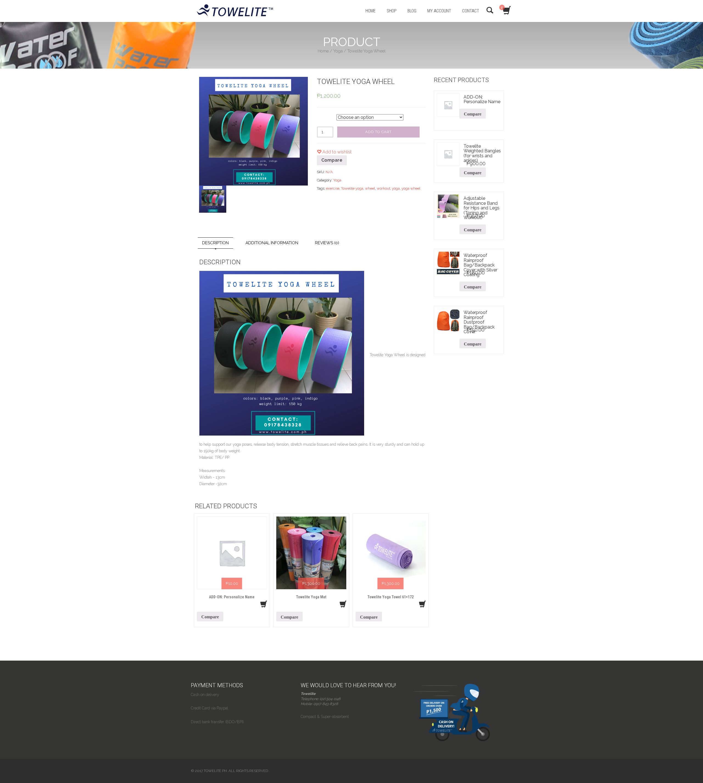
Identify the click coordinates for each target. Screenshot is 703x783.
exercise (332, 188)
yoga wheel (410, 188)
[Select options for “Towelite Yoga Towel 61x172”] (422, 604)
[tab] (215, 243)
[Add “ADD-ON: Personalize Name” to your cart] (263, 604)
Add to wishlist (336, 152)
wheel (370, 188)
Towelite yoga (352, 188)
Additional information (272, 242)
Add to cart (378, 132)
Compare (331, 160)
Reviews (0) (327, 242)
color (321, 116)
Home (323, 51)
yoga (396, 188)
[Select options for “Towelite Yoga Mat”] (343, 604)
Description (215, 242)
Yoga (338, 51)
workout (383, 188)
